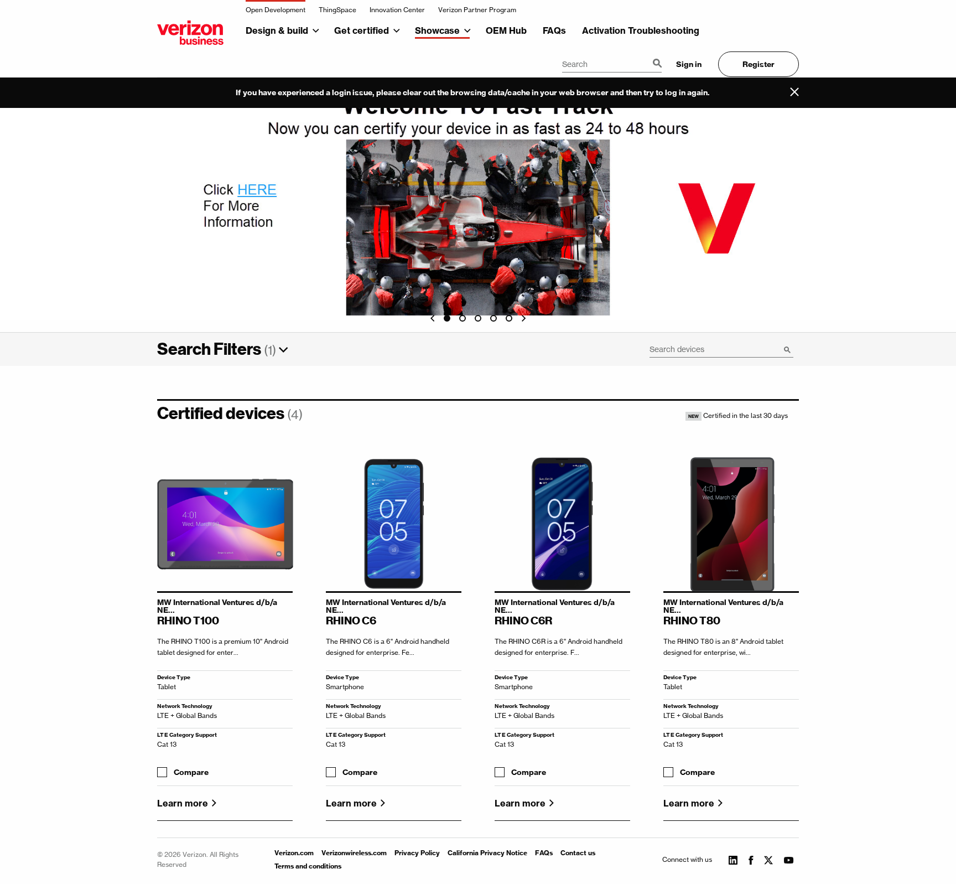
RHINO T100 (188, 620)
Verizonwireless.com (354, 853)
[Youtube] (788, 859)
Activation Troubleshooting (640, 30)
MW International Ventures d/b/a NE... (217, 606)
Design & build (277, 30)
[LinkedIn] (733, 859)
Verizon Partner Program (477, 10)
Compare (191, 772)
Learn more (182, 803)
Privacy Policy (417, 853)
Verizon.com (294, 853)
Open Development (275, 10)
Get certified (361, 30)
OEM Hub (506, 30)
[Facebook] (751, 859)
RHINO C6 (351, 620)
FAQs (554, 30)
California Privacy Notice (487, 853)
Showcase (437, 30)
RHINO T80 (691, 620)
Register (758, 64)
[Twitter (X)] (768, 862)
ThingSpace (337, 10)
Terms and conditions (307, 866)
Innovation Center (397, 10)
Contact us (577, 853)
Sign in (689, 64)
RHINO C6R (523, 620)
